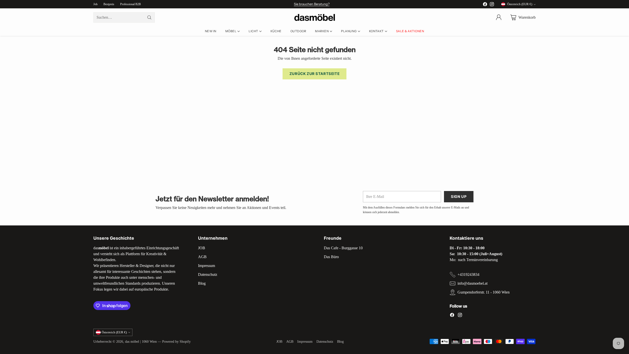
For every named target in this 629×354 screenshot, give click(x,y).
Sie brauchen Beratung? (311, 4)
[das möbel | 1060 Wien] (314, 17)
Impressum (206, 266)
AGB (202, 257)
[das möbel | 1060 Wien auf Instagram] (491, 5)
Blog (202, 283)
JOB (201, 248)
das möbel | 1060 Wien (141, 341)
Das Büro (331, 257)
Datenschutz (207, 274)
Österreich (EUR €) (519, 4)
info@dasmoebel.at (472, 283)
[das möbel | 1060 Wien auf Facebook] (485, 5)
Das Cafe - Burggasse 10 (343, 248)
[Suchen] (149, 17)
